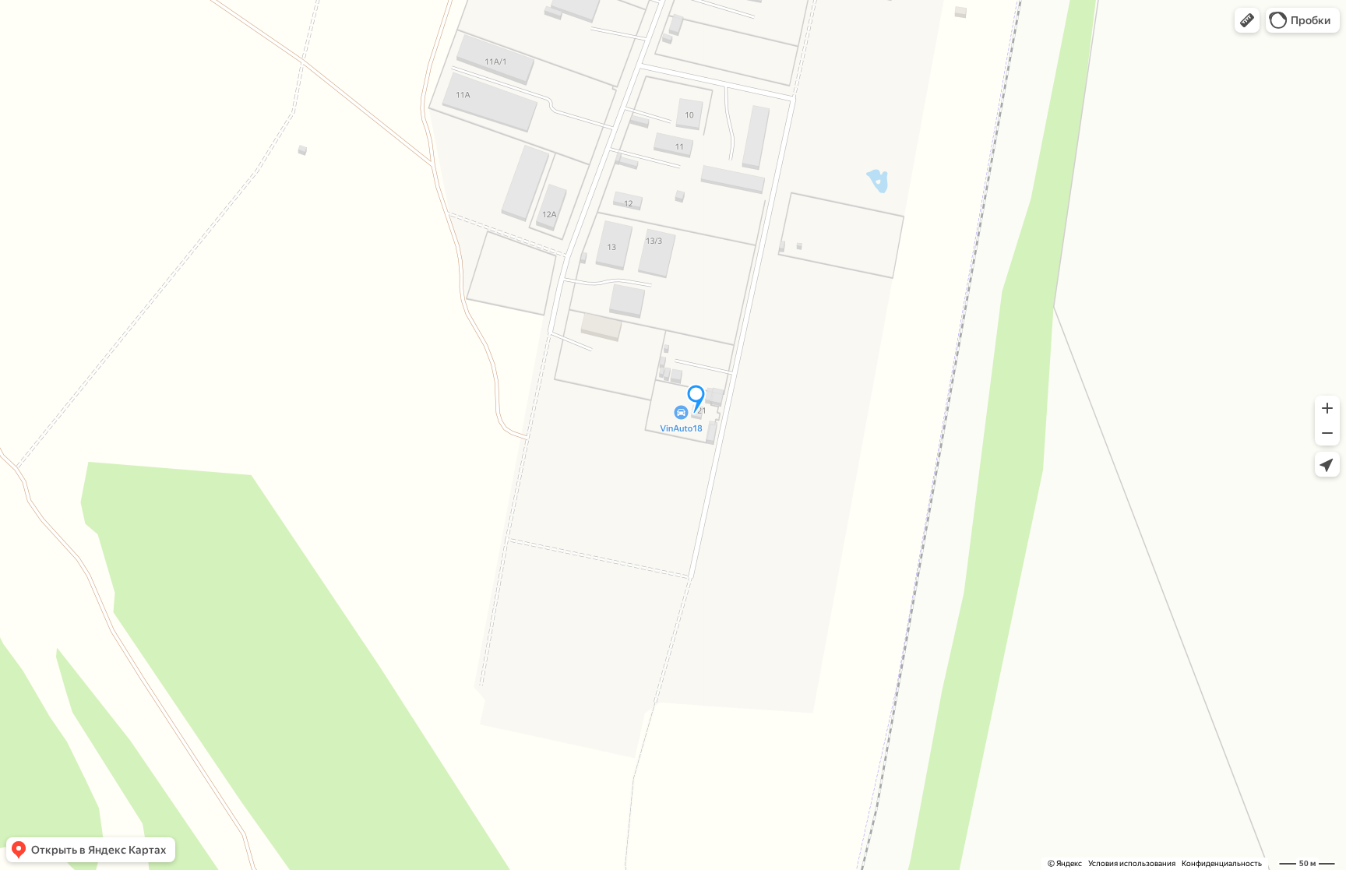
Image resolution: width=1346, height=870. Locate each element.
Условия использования (1131, 863)
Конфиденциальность (1222, 863)
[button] (1247, 20)
